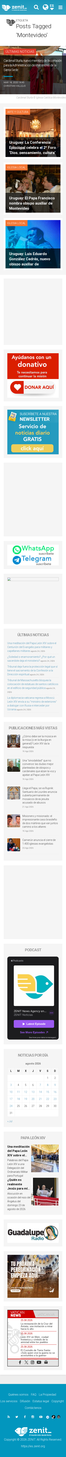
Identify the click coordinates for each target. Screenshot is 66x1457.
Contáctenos (33, 1408)
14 (40, 1091)
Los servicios (8, 1401)
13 (33, 1091)
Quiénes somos (18, 1394)
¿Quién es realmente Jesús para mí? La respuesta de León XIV (19, 1188)
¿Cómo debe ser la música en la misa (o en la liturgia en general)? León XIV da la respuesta (39, 742)
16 (55, 1091)
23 (55, 1098)
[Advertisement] (33, 312)
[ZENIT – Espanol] (18, 7)
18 (18, 1098)
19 (25, 1098)
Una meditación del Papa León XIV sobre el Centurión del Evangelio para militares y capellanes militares (31, 647)
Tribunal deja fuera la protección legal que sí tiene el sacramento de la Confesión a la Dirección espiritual (32, 670)
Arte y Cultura (17, 112)
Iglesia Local (16, 167)
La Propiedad (47, 1394)
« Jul (9, 1121)
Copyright (58, 1401)
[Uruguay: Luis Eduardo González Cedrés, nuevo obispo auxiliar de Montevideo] (33, 244)
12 (25, 1091)
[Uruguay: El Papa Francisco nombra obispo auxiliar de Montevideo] (33, 188)
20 (33, 1098)
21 (40, 1098)
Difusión (25, 1401)
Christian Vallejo (15, 85)
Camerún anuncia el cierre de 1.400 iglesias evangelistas (39, 842)
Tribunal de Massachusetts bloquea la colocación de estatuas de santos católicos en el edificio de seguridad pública (32, 684)
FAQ (33, 1394)
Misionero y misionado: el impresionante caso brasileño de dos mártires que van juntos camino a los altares (40, 821)
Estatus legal (41, 1401)
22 (47, 1098)
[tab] (20, 1314)
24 (11, 1106)
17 (11, 1098)
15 (47, 1091)
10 (11, 1091)
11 (18, 1091)
